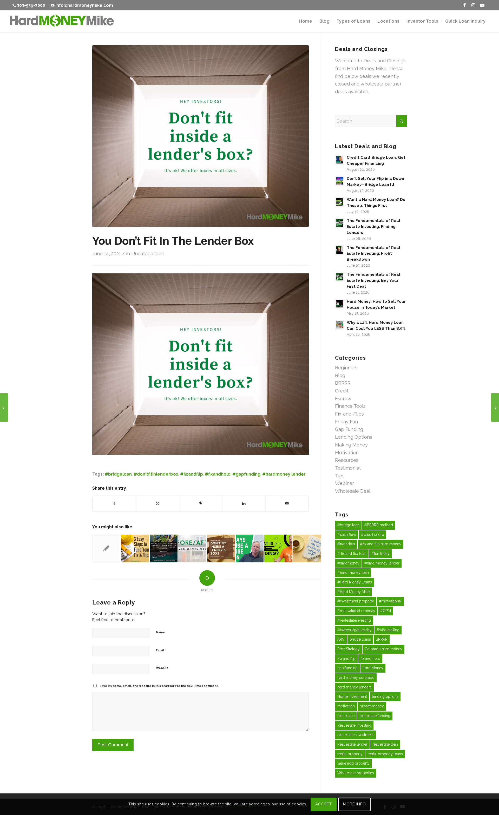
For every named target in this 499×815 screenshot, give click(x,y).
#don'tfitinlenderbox (156, 474)
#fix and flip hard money (380, 544)
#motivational (390, 601)
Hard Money (373, 668)
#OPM (385, 611)
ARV (341, 639)
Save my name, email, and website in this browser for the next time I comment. (159, 686)
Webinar (344, 483)
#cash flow (346, 535)
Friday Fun (346, 421)
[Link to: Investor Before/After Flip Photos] (192, 548)
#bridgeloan (118, 474)
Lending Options (353, 437)
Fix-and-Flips (349, 414)
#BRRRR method (378, 525)
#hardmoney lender (284, 474)
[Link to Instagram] (473, 5)
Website (162, 668)
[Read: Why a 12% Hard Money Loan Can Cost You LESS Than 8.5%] (339, 325)
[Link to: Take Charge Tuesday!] (307, 548)
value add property (353, 763)
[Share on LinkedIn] (243, 503)
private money (372, 706)
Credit (342, 390)
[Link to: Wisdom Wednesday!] (164, 548)
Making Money (351, 445)
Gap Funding (349, 429)
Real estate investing (354, 725)
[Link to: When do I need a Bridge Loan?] (250, 548)
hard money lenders (354, 687)
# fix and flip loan (351, 553)
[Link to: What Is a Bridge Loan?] (106, 548)
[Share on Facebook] (114, 503)
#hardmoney (348, 563)
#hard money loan (353, 572)
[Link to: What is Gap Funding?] (278, 548)
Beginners (346, 367)
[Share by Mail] (287, 503)
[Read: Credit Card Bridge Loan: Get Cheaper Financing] (339, 160)
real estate (345, 716)
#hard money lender (381, 563)
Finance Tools (350, 406)
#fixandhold (218, 474)
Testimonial (347, 468)
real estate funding (374, 716)
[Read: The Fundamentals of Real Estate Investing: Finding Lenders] (339, 223)
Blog (340, 375)
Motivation (347, 452)
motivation (346, 706)
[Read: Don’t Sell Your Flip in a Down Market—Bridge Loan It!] (339, 181)
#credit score (372, 535)
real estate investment (355, 735)
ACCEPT (323, 804)
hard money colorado (356, 677)
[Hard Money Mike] (62, 21)
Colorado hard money (383, 649)
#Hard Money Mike (353, 592)
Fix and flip (346, 658)
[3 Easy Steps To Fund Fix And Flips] (4, 407)
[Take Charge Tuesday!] (495, 407)
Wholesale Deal (352, 491)
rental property (350, 754)
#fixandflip (191, 474)
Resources (346, 460)
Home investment (352, 696)
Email (161, 650)
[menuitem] (30, 5)
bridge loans (360, 639)
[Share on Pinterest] (200, 503)
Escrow (343, 398)
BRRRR (343, 383)
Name (161, 632)
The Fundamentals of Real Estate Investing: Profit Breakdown (373, 253)
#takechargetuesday (354, 630)
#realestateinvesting (354, 620)
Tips (340, 475)
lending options (385, 696)
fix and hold (370, 658)
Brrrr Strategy (348, 649)
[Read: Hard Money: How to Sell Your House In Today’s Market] (339, 303)
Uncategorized (147, 253)
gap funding (347, 668)
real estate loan (385, 744)
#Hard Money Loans (354, 582)
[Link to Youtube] (482, 5)
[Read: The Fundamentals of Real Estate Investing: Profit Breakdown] (339, 250)
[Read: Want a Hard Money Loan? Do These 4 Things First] (339, 202)
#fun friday (380, 553)
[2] (200, 136)
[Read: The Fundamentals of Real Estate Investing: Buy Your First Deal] (339, 276)
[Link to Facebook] (464, 5)
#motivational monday (356, 611)
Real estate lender (352, 744)
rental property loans (385, 754)
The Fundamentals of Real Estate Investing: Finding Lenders (373, 226)
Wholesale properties (355, 773)
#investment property (355, 601)
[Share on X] (157, 503)
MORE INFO (354, 804)
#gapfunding (246, 474)
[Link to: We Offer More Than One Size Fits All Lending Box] (221, 548)
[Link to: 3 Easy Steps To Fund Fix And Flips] (135, 548)
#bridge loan (348, 525)
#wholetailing (388, 630)
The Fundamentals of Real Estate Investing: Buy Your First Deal (373, 280)
